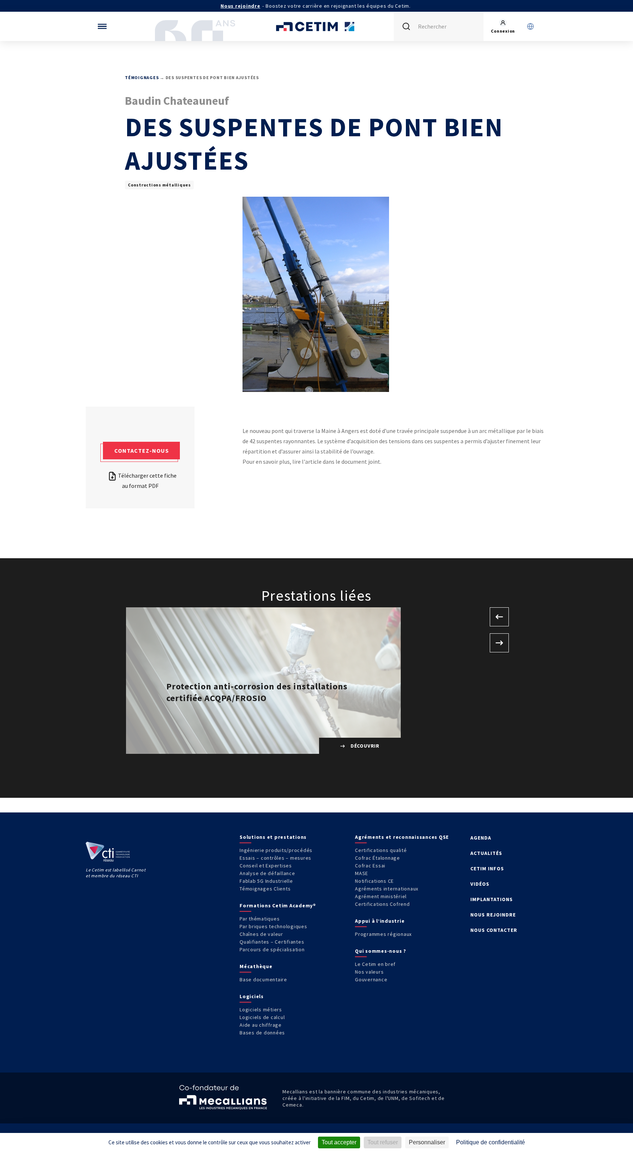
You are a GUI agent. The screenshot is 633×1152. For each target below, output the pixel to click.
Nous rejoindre (240, 6)
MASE (361, 873)
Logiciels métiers (261, 1009)
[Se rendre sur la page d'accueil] (316, 26)
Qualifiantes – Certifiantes (272, 941)
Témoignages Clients (265, 888)
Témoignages (142, 77)
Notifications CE (374, 881)
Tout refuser (382, 1142)
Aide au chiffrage (261, 1025)
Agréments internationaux (386, 888)
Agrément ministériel (381, 896)
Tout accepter (339, 1142)
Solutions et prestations (273, 837)
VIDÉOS (479, 884)
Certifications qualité (381, 850)
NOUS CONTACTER (493, 930)
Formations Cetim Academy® (278, 905)
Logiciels (252, 996)
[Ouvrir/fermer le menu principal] (102, 26)
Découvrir (364, 745)
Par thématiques (260, 918)
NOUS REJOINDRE (493, 914)
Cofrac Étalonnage (377, 858)
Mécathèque (256, 966)
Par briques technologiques (273, 926)
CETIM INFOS (487, 868)
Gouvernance (371, 979)
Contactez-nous (141, 450)
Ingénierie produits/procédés (276, 850)
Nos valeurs (369, 971)
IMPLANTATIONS (491, 899)
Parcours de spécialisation (272, 949)
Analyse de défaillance (267, 873)
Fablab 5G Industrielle (266, 881)
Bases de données (262, 1032)
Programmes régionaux (383, 934)
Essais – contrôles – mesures (275, 858)
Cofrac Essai (370, 865)
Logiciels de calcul (262, 1017)
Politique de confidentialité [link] (490, 1142)
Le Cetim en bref (375, 964)
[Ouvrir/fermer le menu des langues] (530, 26)
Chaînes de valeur (261, 934)
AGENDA (480, 837)
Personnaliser (427, 1142)
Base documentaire (263, 979)
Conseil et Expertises (266, 865)
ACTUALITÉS (486, 853)
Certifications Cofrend (382, 904)
